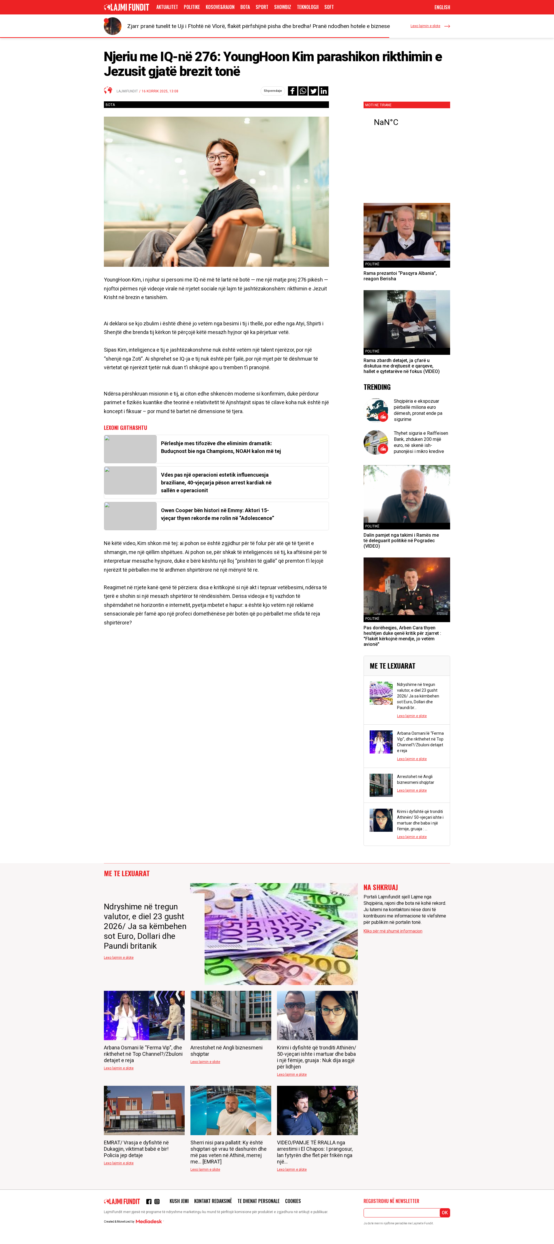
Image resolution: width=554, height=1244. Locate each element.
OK (445, 1212)
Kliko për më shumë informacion (393, 931)
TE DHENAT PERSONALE (258, 1201)
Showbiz (282, 7)
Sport (262, 7)
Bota (245, 7)
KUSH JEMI (179, 1201)
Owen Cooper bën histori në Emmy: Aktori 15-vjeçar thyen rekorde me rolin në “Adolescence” (217, 514)
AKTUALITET (167, 7)
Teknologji (308, 7)
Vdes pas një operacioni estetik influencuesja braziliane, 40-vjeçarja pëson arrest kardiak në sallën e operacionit (216, 482)
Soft (329, 7)
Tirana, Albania (407, 122)
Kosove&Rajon (220, 7)
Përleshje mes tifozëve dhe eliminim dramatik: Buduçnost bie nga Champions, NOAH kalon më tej (221, 447)
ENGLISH (442, 7)
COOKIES (293, 1201)
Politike (192, 7)
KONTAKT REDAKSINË (213, 1201)
